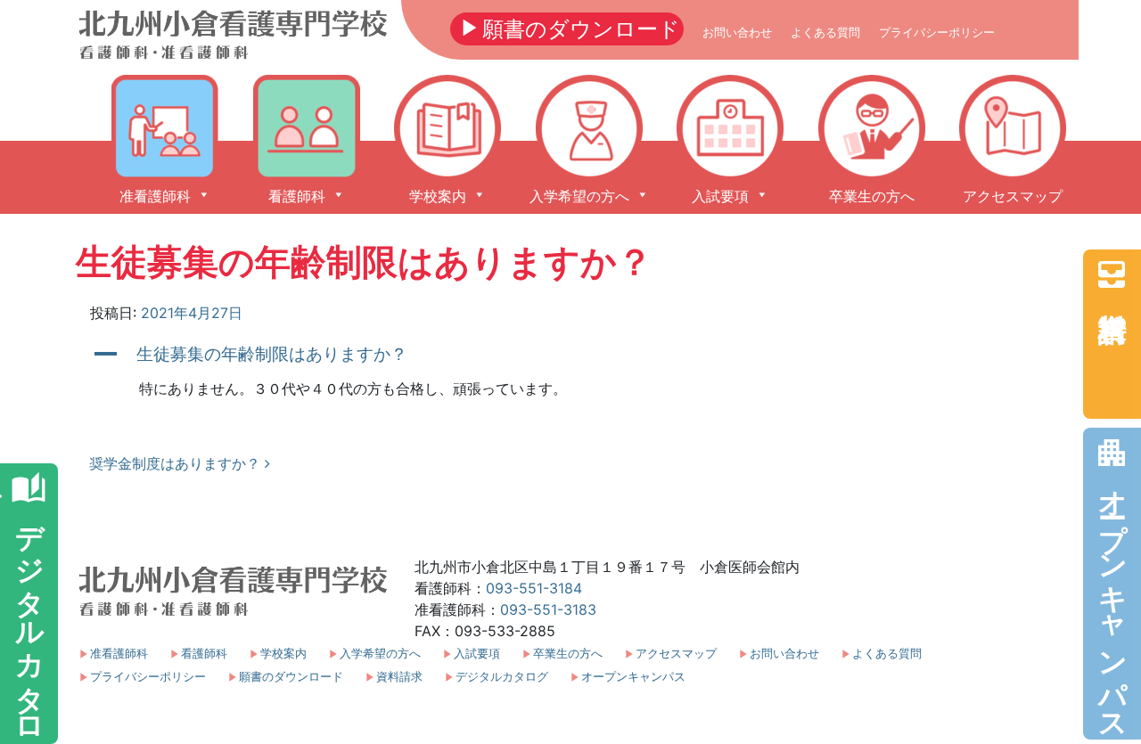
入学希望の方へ (380, 653)
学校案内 (283, 653)
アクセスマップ (676, 653)
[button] (570, 354)
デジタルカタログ (502, 676)
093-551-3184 (534, 588)
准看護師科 (119, 653)
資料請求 (1111, 274)
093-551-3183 (548, 609)
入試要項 (477, 653)
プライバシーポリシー (937, 32)
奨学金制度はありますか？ (177, 463)
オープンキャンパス (1112, 582)
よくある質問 (825, 32)
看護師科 (204, 653)
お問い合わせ (737, 32)
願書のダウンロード (567, 28)
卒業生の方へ (568, 653)
